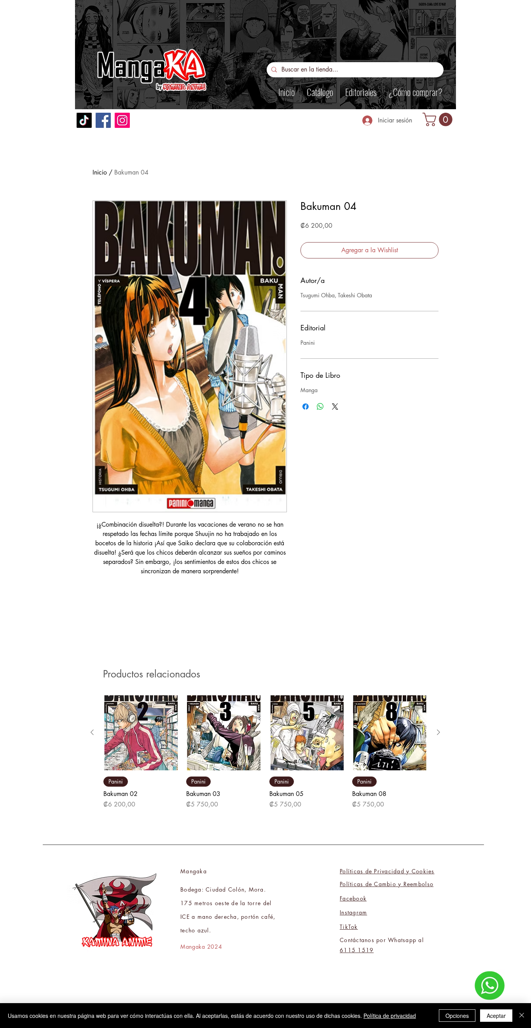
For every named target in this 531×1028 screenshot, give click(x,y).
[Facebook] (103, 120)
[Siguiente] (438, 732)
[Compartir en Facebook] (305, 406)
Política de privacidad (389, 1015)
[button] (439, 119)
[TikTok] (84, 120)
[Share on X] (335, 406)
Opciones (457, 1015)
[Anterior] (92, 732)
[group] (265, 752)
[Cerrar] (521, 1015)
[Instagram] (122, 120)
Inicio (100, 172)
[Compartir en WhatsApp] (320, 406)
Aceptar (496, 1015)
